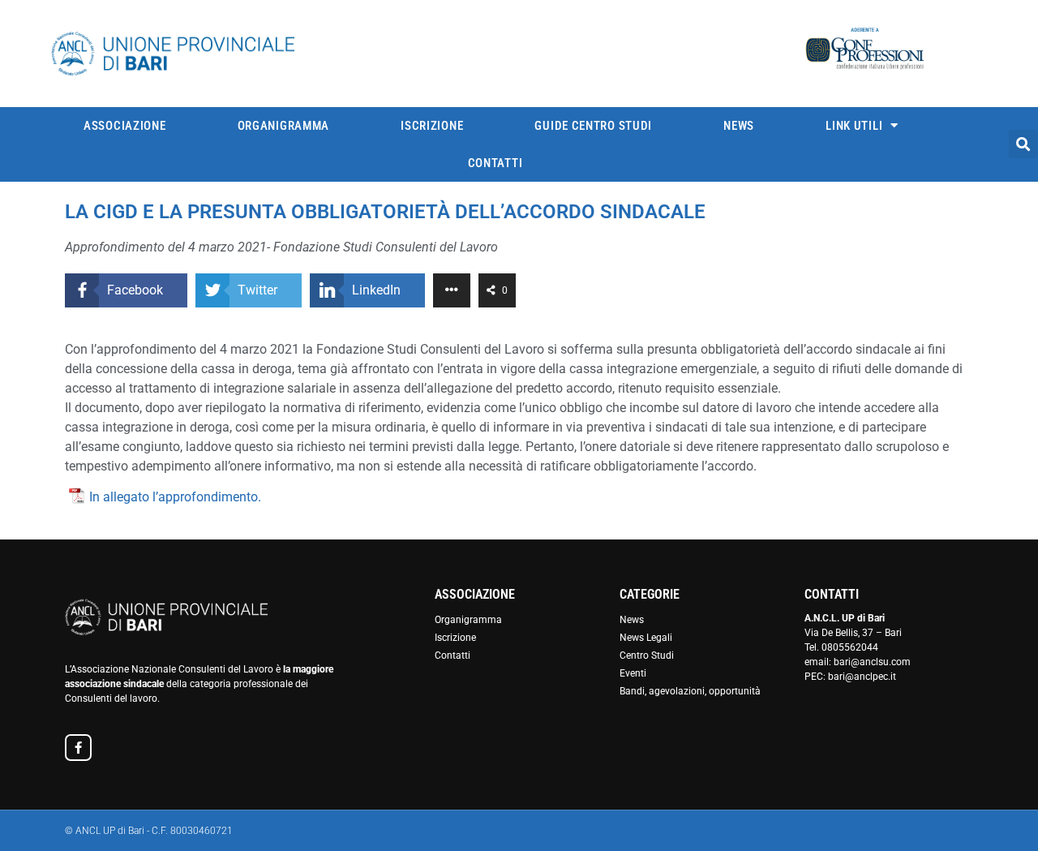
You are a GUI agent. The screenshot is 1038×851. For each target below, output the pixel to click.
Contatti (495, 163)
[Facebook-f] (78, 747)
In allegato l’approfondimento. (175, 497)
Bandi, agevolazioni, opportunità (690, 691)
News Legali (646, 637)
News (738, 125)
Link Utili (854, 125)
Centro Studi (647, 655)
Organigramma (283, 125)
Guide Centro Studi (593, 125)
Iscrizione (432, 125)
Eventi (633, 673)
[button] (1023, 144)
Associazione (124, 125)
